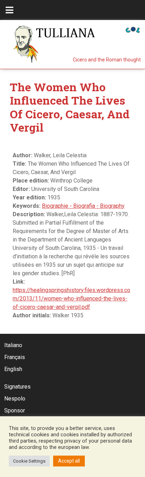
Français (14, 357)
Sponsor (14, 410)
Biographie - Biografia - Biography (83, 206)
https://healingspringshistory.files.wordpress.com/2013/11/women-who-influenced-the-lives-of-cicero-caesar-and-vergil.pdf (71, 298)
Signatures (17, 386)
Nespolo (14, 398)
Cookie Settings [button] (29, 461)
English (13, 369)
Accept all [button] (69, 461)
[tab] (9, 10)
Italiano (13, 345)
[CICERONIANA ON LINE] (133, 29)
